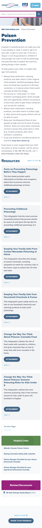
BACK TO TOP (33, 161)
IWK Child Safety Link (10, 29)
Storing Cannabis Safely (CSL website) (19, 454)
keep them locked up (20, 140)
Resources (7, 430)
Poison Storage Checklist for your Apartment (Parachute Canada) (17, 468)
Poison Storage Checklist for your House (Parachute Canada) (20, 460)
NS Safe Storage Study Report (20, 492)
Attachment (12, 191)
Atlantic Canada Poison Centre (16, 448)
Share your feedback (21, 520)
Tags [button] (6, 197)
